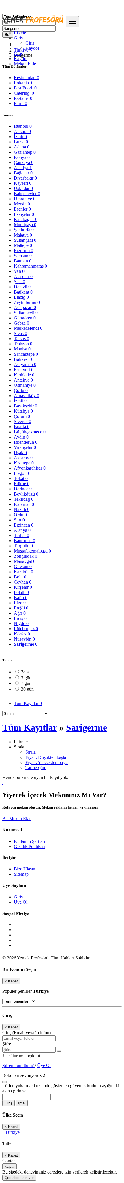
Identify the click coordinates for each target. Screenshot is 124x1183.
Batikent (23, 291)
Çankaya (23, 162)
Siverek (22, 421)
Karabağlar (25, 219)
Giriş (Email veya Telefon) (26, 1032)
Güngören (25, 317)
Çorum (22, 416)
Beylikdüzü (26, 494)
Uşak (20, 452)
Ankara (22, 131)
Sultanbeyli (26, 312)
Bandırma (24, 540)
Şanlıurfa (24, 229)
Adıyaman (25, 364)
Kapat (9, 1166)
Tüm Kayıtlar (28, 703)
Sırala (30, 752)
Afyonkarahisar (30, 468)
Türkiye (12, 1132)
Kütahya (23, 411)
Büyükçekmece (30, 431)
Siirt (19, 519)
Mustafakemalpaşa (32, 550)
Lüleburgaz (26, 628)
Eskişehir (24, 214)
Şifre (6, 1043)
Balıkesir (23, 359)
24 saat (27, 671)
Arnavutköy (26, 395)
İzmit (20, 400)
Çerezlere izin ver (19, 1178)
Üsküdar (23, 188)
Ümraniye (24, 198)
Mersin (22, 203)
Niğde (21, 623)
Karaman (24, 504)
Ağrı (20, 613)
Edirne (21, 483)
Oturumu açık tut (24, 1055)
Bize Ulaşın (24, 868)
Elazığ (21, 297)
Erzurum (23, 250)
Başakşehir (25, 405)
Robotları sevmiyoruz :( (23, 1075)
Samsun (23, 255)
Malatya (23, 235)
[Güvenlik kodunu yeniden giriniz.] (4, 1080)
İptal (21, 1103)
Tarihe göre (35, 767)
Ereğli (21, 607)
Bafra (20, 597)
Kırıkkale (24, 374)
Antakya (23, 380)
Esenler (22, 209)
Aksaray (23, 457)
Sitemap (21, 874)
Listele (20, 32)
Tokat (21, 478)
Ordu (20, 514)
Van (19, 271)
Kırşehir (23, 587)
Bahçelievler (27, 193)
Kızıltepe (24, 462)
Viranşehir (25, 447)
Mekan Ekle (25, 63)
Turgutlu (23, 545)
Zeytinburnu (27, 302)
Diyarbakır (25, 178)
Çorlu (21, 390)
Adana (21, 146)
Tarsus (21, 338)
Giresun (23, 566)
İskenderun (25, 442)
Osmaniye (25, 385)
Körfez (22, 633)
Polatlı (21, 592)
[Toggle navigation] (72, 21)
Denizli (22, 286)
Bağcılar (23, 172)
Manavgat (24, 561)
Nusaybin (24, 639)
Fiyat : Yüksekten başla (46, 762)
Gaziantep (25, 152)
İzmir (20, 136)
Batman (22, 260)
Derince (23, 488)
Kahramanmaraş (30, 266)
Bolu (20, 576)
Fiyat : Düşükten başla (45, 757)
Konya (22, 157)
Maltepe (23, 245)
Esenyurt (23, 369)
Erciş (20, 618)
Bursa (21, 141)
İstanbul (23, 126)
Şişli (19, 281)
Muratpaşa (25, 224)
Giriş (29, 43)
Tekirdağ (23, 499)
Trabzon (23, 343)
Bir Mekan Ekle (16, 818)
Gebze (21, 323)
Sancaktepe (26, 354)
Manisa (22, 348)
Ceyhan (22, 582)
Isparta (21, 426)
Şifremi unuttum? (18, 1065)
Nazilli (21, 509)
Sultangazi (25, 240)
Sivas (20, 333)
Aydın (21, 437)
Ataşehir (23, 276)
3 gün (26, 677)
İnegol (21, 473)
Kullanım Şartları (29, 841)
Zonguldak (25, 556)
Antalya (23, 167)
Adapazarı (25, 307)
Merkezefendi (28, 328)
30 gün (27, 689)
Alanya (22, 530)
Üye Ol (20, 902)
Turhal (21, 535)
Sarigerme (25, 644)
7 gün (26, 683)
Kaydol (32, 48)
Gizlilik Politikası (29, 846)
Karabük (23, 571)
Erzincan (23, 525)
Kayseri (22, 183)
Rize (20, 602)
